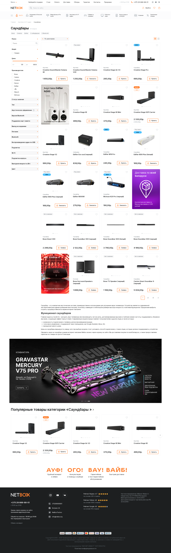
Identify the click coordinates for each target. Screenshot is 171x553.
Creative (19, 33)
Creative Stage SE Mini (112, 112)
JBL (15, 89)
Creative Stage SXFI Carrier (144, 112)
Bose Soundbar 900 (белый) (114, 239)
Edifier (26, 33)
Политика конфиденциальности (85, 548)
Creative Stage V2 (50, 154)
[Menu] (12, 15)
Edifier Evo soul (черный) (83, 154)
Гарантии (86, 2)
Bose (13, 33)
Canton (16, 77)
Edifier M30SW (79, 197)
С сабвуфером (34, 33)
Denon (16, 83)
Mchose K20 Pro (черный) (113, 197)
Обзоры (76, 2)
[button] (81, 106)
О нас (48, 2)
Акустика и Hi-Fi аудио (24, 22)
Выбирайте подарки (36, 2)
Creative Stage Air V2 (111, 70)
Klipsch (16, 92)
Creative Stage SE (80, 112)
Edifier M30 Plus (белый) (143, 154)
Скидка (16, 53)
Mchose (17, 95)
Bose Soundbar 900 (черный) (145, 239)
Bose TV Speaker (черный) (114, 281)
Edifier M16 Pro (109, 154)
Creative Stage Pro (141, 70)
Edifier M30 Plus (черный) (53, 197)
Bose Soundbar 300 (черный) (84, 239)
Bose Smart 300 (49, 239)
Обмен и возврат (17, 523)
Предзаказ (108, 2)
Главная (13, 22)
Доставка (66, 2)
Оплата (56, 2)
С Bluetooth (45, 33)
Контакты (97, 2)
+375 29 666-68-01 (141, 2)
